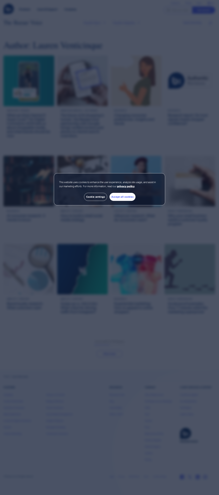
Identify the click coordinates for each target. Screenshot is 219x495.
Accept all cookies (122, 196)
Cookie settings (95, 196)
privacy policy (126, 186)
